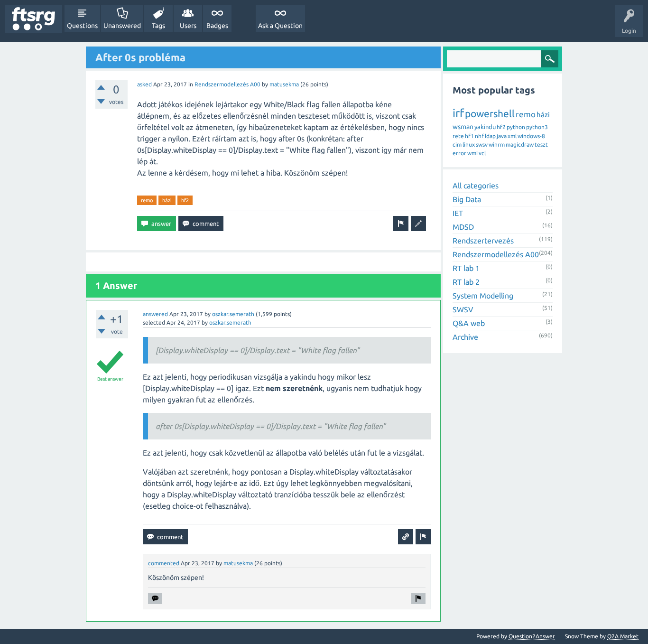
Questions (82, 25)
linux (469, 144)
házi (167, 200)
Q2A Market (623, 636)
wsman (463, 127)
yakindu (485, 126)
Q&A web (469, 323)
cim (457, 144)
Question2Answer (532, 636)
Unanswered (122, 25)
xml (512, 136)
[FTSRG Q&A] (33, 19)
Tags (158, 25)
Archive (465, 337)
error (459, 153)
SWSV (463, 309)
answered (155, 314)
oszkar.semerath (233, 314)
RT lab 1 (466, 268)
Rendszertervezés (483, 240)
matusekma (284, 84)
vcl (482, 153)
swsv (482, 144)
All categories (476, 185)
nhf (479, 136)
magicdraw (520, 144)
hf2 (185, 200)
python (516, 127)
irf (458, 113)
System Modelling (483, 295)
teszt (541, 144)
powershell (490, 113)
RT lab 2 (466, 282)
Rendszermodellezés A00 (227, 84)
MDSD (463, 227)
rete (458, 136)
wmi (472, 153)
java (502, 136)
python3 (537, 127)
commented (163, 563)
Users (188, 25)
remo (147, 200)
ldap (490, 136)
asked (144, 84)
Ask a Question (280, 25)
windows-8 (531, 136)
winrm (497, 144)
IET (458, 213)
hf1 (469, 136)
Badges (217, 25)
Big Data (467, 199)
